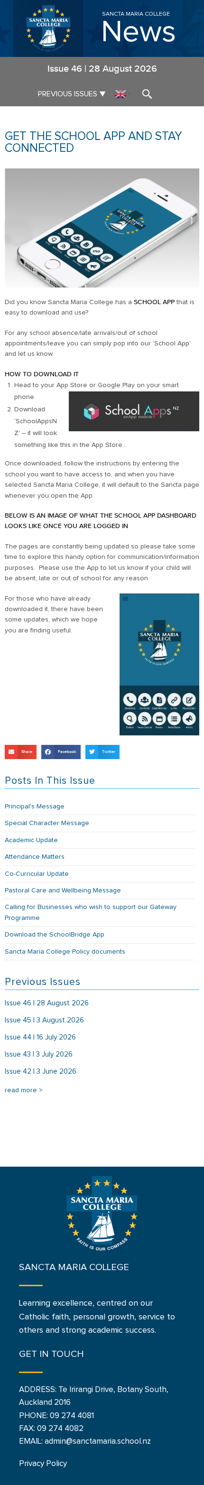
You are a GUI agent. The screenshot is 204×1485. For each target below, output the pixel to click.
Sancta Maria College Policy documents (65, 951)
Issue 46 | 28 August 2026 (47, 1003)
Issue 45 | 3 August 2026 (44, 1020)
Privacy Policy (43, 1464)
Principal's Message (35, 806)
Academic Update (31, 840)
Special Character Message (47, 823)
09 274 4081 (72, 1416)
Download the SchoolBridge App (54, 934)
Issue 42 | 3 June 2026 (40, 1071)
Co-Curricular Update (37, 874)
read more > (24, 1090)
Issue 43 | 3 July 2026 (39, 1054)
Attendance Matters (35, 857)
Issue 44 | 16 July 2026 (40, 1037)
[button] (21, 752)
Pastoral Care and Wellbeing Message (63, 890)
